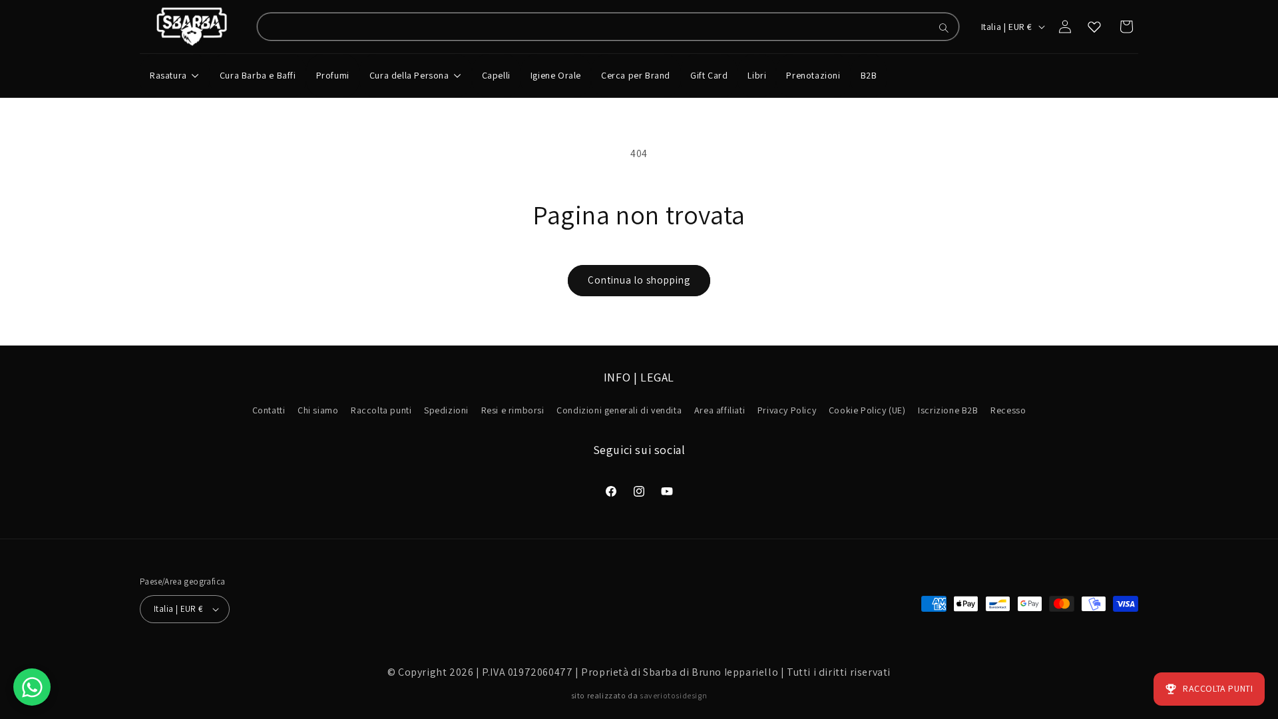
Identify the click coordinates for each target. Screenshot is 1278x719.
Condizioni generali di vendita (619, 410)
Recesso (1008, 410)
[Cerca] (943, 28)
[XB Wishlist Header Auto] (1094, 26)
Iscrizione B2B (948, 410)
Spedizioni (446, 410)
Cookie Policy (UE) (867, 410)
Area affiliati (719, 410)
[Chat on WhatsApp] (32, 687)
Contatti (269, 410)
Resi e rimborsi (512, 410)
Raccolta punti (381, 410)
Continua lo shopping (639, 280)
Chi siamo (318, 410)
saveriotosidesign (673, 695)
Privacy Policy (786, 410)
